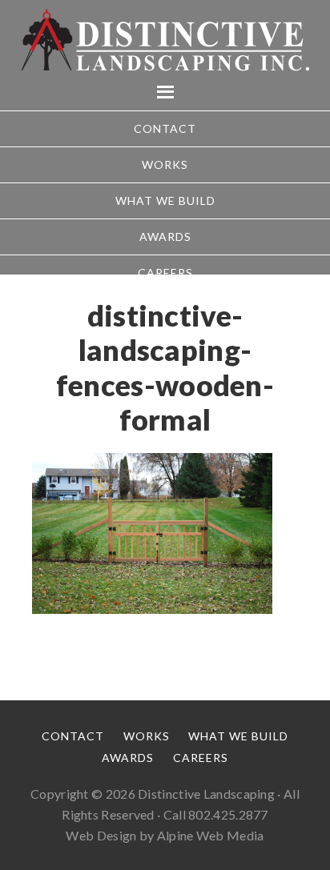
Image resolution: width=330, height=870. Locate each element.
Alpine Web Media (210, 835)
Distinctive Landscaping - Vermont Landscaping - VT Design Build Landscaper (165, 40)
